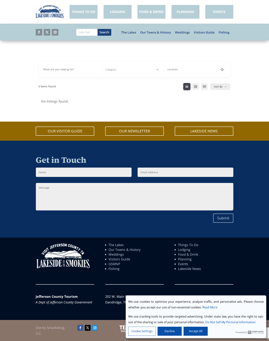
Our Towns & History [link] (155, 32)
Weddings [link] (182, 32)
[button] (39, 32)
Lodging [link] (184, 249)
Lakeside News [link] (189, 268)
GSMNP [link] (114, 264)
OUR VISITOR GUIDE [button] (65, 131)
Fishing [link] (224, 32)
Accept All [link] (195, 331)
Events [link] (183, 264)
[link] (50, 17)
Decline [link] (170, 331)
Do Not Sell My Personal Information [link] (230, 322)
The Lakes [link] (128, 32)
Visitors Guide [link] (204, 32)
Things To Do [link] (188, 245)
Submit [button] (223, 218)
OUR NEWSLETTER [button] (134, 131)
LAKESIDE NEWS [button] (204, 131)
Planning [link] (185, 259)
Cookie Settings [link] (142, 331)
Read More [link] (209, 307)
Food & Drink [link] (188, 254)
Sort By (218, 86)
